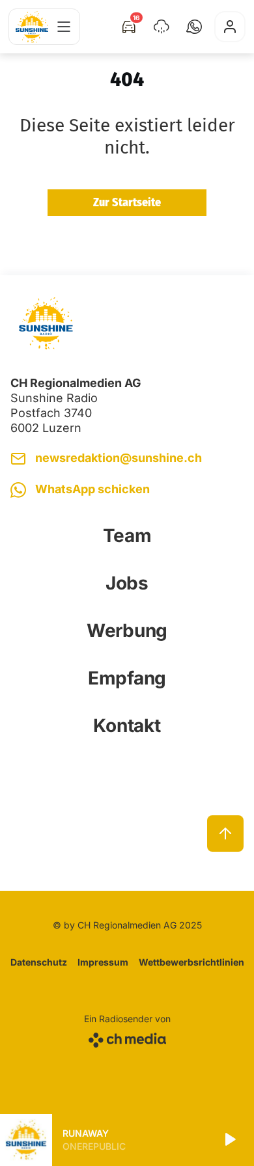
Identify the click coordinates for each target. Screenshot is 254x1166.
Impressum (103, 962)
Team (127, 535)
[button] (194, 26)
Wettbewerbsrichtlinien (191, 962)
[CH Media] (127, 1037)
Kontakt (126, 725)
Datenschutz (38, 962)
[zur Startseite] (32, 27)
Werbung (127, 630)
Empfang (127, 678)
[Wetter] (161, 26)
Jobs (127, 583)
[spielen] (229, 1140)
